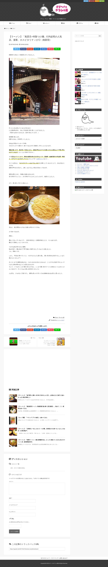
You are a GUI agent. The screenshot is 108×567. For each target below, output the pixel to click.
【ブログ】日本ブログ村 (83, 168)
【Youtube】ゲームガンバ (83, 172)
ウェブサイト (12, 511)
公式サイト (40, 159)
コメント (11, 481)
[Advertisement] (37, 369)
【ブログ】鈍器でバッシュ (83, 173)
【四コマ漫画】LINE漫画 (83, 167)
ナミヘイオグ (60, 320)
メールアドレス (13, 505)
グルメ (13, 28)
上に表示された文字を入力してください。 (19, 522)
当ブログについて (45, 558)
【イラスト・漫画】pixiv (83, 164)
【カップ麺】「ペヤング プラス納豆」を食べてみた (32, 417)
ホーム (7, 28)
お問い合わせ (62, 558)
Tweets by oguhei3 (80, 181)
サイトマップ (54, 558)
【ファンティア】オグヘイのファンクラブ (87, 165)
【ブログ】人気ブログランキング (85, 170)
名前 (10, 498)
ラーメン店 (61, 317)
